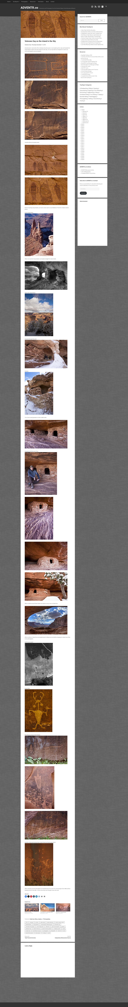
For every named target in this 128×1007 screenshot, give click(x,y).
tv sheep (44, 933)
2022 (83, 129)
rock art (59, 930)
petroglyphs (45, 930)
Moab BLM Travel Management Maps (89, 63)
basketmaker (28, 924)
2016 (83, 138)
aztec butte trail (50, 922)
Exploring (32, 919)
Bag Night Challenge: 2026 (86, 55)
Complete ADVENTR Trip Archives (88, 173)
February (86, 121)
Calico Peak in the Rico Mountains (88, 30)
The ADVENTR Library (85, 74)
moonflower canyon (36, 930)
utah (49, 933)
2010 (27, 922)
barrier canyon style (59, 922)
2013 (83, 143)
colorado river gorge (30, 926)
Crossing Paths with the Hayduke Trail (89, 61)
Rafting (90, 98)
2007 (83, 153)
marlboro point (57, 928)
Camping (95, 88)
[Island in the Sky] (32, 907)
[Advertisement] (92, 224)
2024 (83, 125)
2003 (83, 159)
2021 (83, 130)
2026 (83, 109)
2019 (83, 133)
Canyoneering (83, 90)
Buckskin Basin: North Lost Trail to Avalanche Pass (92, 31)
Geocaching (83, 92)
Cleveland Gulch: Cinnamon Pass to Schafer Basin (91, 41)
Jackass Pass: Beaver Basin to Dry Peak (89, 39)
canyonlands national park (46, 924)
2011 (83, 146)
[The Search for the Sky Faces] (47, 907)
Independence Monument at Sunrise (63, 937)
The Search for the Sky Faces (46, 912)
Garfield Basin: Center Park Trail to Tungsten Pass (91, 33)
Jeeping (39, 919)
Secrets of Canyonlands (61, 912)
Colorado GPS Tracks (85, 66)
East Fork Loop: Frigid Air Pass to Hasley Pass (91, 43)
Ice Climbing (93, 94)
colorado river (57, 924)
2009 (83, 149)
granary (63, 926)
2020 (83, 132)
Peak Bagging (92, 96)
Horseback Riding (84, 94)
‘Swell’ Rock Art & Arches (30, 937)
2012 (83, 145)
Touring (82, 100)
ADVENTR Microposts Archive (87, 170)
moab (63, 928)
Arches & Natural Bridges (86, 71)
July (85, 113)
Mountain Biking (84, 96)
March (86, 119)
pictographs (52, 930)
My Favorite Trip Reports (86, 77)
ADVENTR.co (29, 7)
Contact (52, 1)
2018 (83, 135)
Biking (90, 88)
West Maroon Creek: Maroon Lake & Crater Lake (91, 34)
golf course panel (55, 926)
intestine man (28, 928)
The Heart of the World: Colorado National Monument (92, 56)
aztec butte (42, 922)
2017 (83, 137)
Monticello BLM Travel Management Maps (90, 64)
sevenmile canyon (29, 933)
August (86, 111)
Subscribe (83, 193)
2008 (83, 151)
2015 (83, 140)
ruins (64, 930)
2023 (83, 127)
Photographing (46, 919)
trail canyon (37, 933)
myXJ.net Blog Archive (86, 171)
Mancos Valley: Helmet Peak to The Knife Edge (90, 36)
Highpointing (90, 92)
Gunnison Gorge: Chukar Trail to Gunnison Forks (91, 38)
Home (8, 1)
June (85, 114)
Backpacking (84, 88)
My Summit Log (84, 58)
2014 (83, 141)
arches (36, 922)
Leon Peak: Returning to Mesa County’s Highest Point (92, 44)
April (85, 117)
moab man (28, 930)
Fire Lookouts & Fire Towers (87, 72)
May (85, 116)
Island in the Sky (28, 912)
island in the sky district (47, 928)
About (47, 1)
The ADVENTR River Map (86, 60)
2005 (83, 156)
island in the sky (36, 928)
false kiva (48, 926)
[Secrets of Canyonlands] (63, 907)
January (86, 122)
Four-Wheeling (98, 90)
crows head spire (40, 926)
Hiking (36, 919)
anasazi (31, 922)
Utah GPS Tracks (84, 68)
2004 (83, 157)
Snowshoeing (97, 98)
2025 (83, 124)
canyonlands (36, 924)
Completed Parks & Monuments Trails (89, 76)
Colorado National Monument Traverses (89, 69)
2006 (83, 154)
